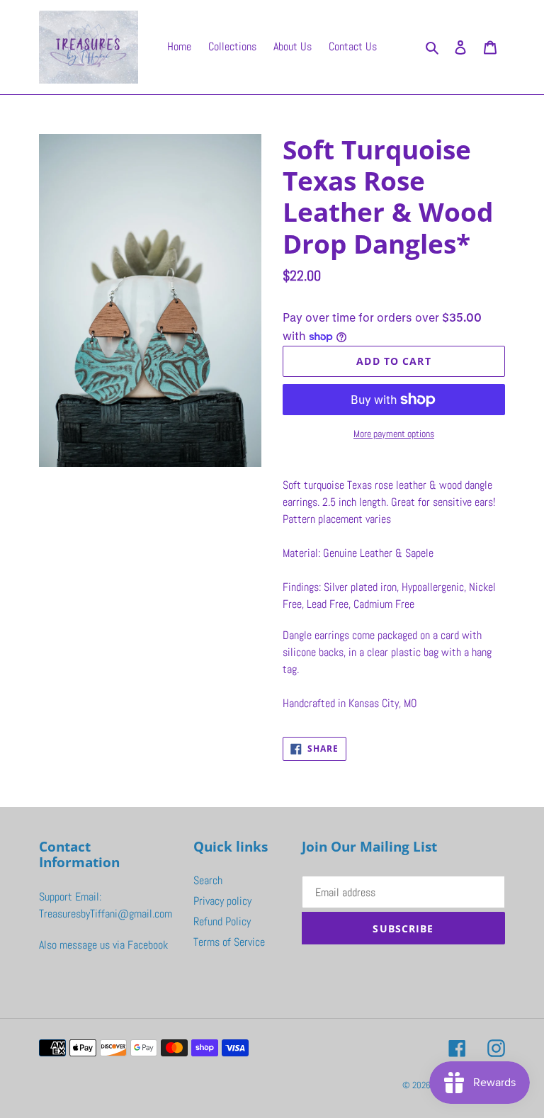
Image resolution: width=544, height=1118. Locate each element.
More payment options (393, 433)
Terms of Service (229, 942)
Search (207, 880)
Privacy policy (222, 900)
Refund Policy (222, 921)
